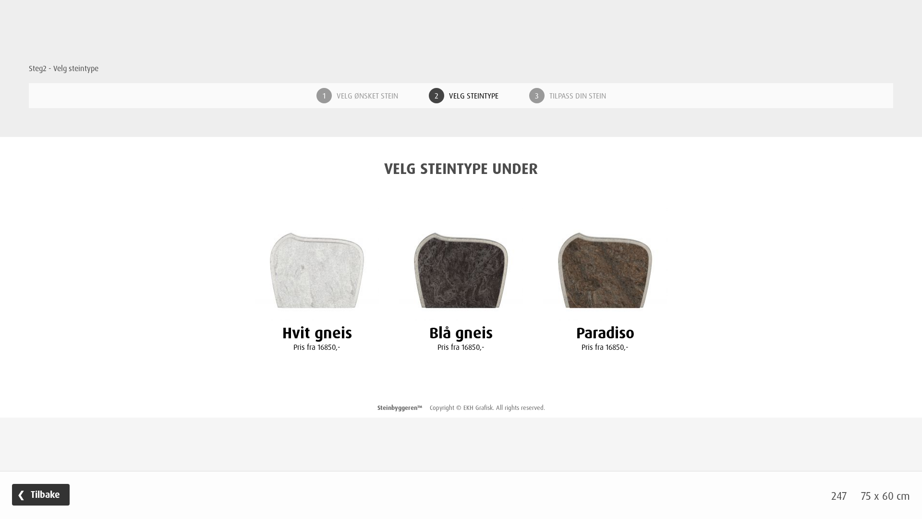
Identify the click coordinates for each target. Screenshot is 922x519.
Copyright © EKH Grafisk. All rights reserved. (461, 407)
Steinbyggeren (461, 45)
